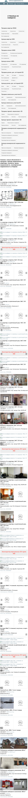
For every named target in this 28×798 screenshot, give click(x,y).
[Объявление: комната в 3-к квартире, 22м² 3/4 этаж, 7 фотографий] (13, 385)
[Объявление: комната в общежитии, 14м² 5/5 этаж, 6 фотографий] (13, 424)
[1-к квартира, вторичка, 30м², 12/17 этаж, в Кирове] (7, 220)
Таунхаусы (21, 75)
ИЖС (2, 97)
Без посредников (5, 36)
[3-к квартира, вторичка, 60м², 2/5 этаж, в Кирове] (14, 233)
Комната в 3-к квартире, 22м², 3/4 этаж (11, 387)
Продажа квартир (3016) (8, 28)
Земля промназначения (20, 97)
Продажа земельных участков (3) (11, 94)
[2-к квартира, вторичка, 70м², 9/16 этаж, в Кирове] (7, 200)
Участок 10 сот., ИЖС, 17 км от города (11, 710)
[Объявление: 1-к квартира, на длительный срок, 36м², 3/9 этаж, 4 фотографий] (7, 278)
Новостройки (15, 33)
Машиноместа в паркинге (13, 114)
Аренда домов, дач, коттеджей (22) (12, 83)
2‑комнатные (13, 31)
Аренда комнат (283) (7, 61)
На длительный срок (5, 44)
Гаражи (3, 114)
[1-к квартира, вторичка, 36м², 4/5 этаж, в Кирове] (7, 180)
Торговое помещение (19, 132)
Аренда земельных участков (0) (11, 103)
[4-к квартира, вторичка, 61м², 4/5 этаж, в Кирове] (14, 254)
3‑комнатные (21, 31)
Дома (2, 75)
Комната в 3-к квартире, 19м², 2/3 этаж (11, 440)
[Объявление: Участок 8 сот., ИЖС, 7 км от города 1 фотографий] (13, 688)
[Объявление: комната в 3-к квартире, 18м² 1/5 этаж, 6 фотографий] (13, 405)
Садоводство (9, 97)
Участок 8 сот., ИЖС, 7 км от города (10, 690)
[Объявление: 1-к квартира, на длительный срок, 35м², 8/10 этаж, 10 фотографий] (14, 335)
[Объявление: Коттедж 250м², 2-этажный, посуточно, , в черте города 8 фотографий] (7, 627)
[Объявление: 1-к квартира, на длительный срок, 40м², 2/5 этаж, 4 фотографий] (14, 359)
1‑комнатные (4, 31)
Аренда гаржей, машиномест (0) (11, 120)
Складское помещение (6, 137)
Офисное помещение (6, 132)
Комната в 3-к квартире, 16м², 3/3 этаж (11, 461)
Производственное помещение (8, 140)
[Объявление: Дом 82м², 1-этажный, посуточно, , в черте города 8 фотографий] (7, 605)
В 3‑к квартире (14, 55)
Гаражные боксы (5, 116)
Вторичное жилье (5, 33)
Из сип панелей (4, 80)
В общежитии (4, 53)
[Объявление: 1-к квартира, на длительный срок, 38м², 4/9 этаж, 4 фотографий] (7, 300)
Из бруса (13, 80)
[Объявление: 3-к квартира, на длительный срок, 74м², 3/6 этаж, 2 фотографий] (7, 321)
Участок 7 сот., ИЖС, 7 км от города (10, 730)
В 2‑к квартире (4, 55)
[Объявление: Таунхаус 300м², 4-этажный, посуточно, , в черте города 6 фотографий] (7, 584)
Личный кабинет (20, 3)
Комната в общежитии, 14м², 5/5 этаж (11, 425)
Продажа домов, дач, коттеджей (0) (12, 72)
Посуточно (15, 44)
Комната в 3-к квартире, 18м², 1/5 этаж (11, 407)
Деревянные (14, 77)
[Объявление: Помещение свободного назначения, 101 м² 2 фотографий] (13, 768)
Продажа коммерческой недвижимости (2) (13, 129)
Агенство (3, 99)
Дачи (8, 75)
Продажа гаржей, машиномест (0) (11, 111)
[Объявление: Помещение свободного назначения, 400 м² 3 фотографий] (13, 790)
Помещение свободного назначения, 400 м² (12, 791)
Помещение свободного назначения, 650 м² (12, 750)
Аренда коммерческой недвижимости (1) (13, 144)
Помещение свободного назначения (9, 135)
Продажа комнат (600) (8, 50)
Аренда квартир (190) (8, 39)
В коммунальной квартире (16, 53)
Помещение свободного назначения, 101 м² (12, 770)
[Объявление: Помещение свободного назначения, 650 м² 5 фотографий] (13, 748)
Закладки (11, 3)
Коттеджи (14, 75)
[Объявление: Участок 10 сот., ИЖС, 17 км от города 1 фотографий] (13, 708)
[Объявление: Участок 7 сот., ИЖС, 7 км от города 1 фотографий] (13, 728)
